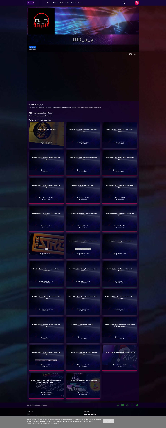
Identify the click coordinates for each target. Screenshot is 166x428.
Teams (64, 3)
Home (50, 3)
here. (59, 423)
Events (57, 3)
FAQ (28, 414)
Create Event (72, 3)
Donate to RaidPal (90, 414)
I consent (108, 421)
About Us (80, 3)
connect (31, 3)
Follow (33, 47)
